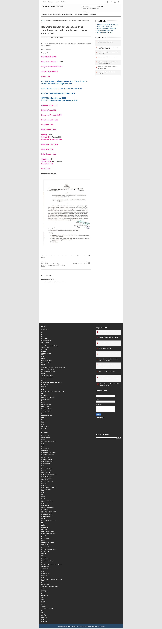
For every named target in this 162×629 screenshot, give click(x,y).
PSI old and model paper (47, 560)
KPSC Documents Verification (49, 474)
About (44, 2)
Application (44, 349)
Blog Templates (92, 626)
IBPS (42, 424)
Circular (43, 373)
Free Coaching (45, 406)
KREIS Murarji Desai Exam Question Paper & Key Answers (108, 62)
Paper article (44, 544)
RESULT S (44, 575)
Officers (43, 540)
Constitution (44, 380)
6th (42, 331)
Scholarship (44, 590)
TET (42, 603)
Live (42, 522)
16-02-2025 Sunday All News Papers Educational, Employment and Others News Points (109, 378)
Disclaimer (64, 2)
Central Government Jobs (48, 369)
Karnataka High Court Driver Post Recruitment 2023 (61, 88)
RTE (42, 581)
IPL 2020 (43, 428)
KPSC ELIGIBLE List (46, 476)
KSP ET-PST (44, 503)
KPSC (42, 465)
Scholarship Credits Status (105, 42)
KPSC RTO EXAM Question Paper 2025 (107, 24)
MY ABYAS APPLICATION (48, 533)
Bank (42, 356)
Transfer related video (47, 608)
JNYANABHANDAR (52, 6)
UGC (42, 610)
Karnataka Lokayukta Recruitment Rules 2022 (108, 52)
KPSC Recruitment (46, 485)
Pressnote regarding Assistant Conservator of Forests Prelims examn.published (107, 366)
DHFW (43, 390)
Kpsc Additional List (46, 469)
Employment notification (47, 397)
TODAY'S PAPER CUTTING (106, 342)
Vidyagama (44, 614)
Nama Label (56, 14)
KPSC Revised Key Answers (48, 487)
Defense (43, 388)
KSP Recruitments (46, 516)
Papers (43, 548)
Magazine (43, 524)
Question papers (45, 568)
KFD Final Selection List (47, 454)
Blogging (93, 14)
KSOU (43, 498)
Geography (44, 413)
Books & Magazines (46, 360)
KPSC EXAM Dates (46, 478)
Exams (43, 402)
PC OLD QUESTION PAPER (48, 549)
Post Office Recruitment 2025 (107, 371)
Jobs (42, 434)
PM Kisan (43, 553)
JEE (42, 430)
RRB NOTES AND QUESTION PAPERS (51, 579)
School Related (45, 592)
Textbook (43, 604)
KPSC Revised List (46, 489)
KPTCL (43, 491)
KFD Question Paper (46, 461)
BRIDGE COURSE (46, 362)
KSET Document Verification (104, 32)
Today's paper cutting (105, 348)
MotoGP (85, 14)
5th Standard (44, 329)
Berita (50, 14)
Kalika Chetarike (45, 435)
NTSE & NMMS (45, 538)
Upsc (42, 612)
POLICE (43, 557)
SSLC (42, 599)
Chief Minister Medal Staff (48, 371)
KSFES (43, 496)
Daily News (44, 386)
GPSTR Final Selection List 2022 (53, 98)
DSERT (43, 393)
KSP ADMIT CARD (46, 500)
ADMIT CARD (45, 342)
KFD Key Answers (46, 456)
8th (42, 334)
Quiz (42, 570)
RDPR (42, 571)
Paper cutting (45, 546)
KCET (43, 445)
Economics (44, 395)
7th (42, 333)
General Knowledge (46, 410)
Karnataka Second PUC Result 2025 (106, 28)
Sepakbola (78, 14)
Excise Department (46, 404)
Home (45, 14)
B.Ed (42, 355)
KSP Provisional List (46, 513)
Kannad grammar (45, 437)
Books (43, 358)
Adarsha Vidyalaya (46, 340)
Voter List (44, 617)
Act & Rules (44, 338)
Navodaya (43, 535)
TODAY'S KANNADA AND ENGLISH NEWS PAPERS (108, 67)
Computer (44, 379)
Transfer (43, 606)
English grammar (45, 399)
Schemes (43, 588)
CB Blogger (101, 626)
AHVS (43, 344)
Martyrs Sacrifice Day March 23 (105, 30)
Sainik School (44, 582)
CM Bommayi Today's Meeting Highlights (106, 72)
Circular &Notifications (47, 375)
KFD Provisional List (46, 459)
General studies (45, 412)
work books (44, 621)
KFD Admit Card (45, 450)
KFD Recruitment (46, 463)
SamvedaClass (45, 584)
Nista (42, 536)
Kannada (43, 439)
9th (42, 336)
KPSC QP (43, 483)
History (43, 419)
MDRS (43, 526)
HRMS (43, 421)
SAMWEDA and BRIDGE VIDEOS (50, 586)
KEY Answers (45, 448)
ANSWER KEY (45, 347)
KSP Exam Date (45, 505)
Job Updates (44, 432)
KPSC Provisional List (47, 481)
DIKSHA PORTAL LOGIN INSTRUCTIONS (52, 391)
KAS (42, 443)
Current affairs (45, 384)
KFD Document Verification (48, 452)
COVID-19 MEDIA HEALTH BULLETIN (51, 382)
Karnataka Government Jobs (48, 441)
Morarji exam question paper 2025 (108, 353)
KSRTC (43, 518)
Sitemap (50, 2)
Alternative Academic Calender (49, 345)
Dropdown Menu (67, 14)
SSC (42, 597)
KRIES (43, 492)
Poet (42, 555)
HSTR (42, 423)
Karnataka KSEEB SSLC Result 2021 (108, 57)
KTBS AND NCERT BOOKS (48, 520)
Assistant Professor (46, 353)
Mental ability (44, 527)
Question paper (45, 566)
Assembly (43, 351)
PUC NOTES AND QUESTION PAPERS (51, 564)
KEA (42, 446)
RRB (42, 577)
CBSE (42, 366)
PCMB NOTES (45, 551)
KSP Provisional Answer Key (48, 511)
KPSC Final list (45, 480)
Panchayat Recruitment (47, 542)
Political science (45, 559)
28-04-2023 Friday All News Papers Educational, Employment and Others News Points (53, 265)
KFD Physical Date (46, 457)
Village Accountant (46, 616)
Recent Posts (45, 573)
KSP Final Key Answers (47, 507)
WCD (42, 619)
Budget (43, 364)
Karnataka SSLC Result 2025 (104, 26)
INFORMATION (45, 426)
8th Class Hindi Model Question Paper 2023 (58, 93)
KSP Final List (44, 509)
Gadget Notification (46, 408)
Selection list (44, 595)
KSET (42, 494)
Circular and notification (47, 377)
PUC (42, 562)
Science (43, 593)
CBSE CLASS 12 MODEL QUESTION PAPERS (53, 367)
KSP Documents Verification (48, 502)
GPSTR (43, 417)
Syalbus (43, 601)
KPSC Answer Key (46, 467)
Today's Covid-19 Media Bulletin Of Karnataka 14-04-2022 (108, 47)
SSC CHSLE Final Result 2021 (81, 264)
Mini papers (44, 529)
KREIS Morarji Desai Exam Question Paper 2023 (59, 100)
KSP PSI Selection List (47, 514)
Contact (57, 2)
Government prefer (46, 415)
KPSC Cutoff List (45, 472)
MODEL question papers (47, 531)
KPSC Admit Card (46, 470)
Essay (42, 401)
